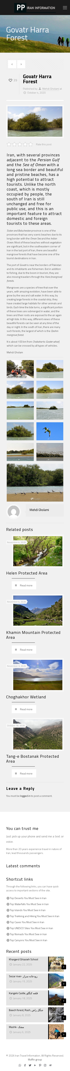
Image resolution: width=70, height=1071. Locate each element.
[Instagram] (45, 1065)
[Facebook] (25, 1065)
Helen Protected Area (26, 573)
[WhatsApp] (20, 1065)
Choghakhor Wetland (26, 697)
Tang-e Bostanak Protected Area (32, 758)
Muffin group (35, 1059)
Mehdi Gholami (50, 89)
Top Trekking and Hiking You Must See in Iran (34, 916)
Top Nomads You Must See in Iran (28, 934)
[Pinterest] (40, 1065)
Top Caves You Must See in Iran (27, 922)
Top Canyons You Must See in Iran (28, 940)
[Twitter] (30, 1065)
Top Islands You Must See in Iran (28, 910)
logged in (25, 796)
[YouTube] (35, 1065)
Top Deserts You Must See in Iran (28, 898)
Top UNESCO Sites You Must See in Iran (31, 928)
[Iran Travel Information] (35, 7)
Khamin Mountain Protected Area (33, 634)
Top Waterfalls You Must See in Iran (29, 904)
